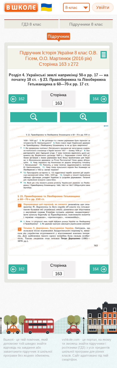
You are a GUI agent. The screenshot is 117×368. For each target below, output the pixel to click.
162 (21, 99)
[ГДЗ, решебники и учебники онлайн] (21, 7)
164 (96, 99)
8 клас (31, 24)
